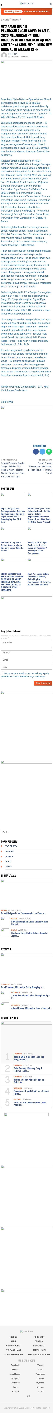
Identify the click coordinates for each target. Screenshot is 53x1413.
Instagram (15, 1378)
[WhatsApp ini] (49, 452)
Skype (15, 1387)
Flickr (40, 1391)
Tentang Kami (13, 1350)
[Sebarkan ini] (36, 452)
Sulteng (17, 1099)
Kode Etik (39, 1337)
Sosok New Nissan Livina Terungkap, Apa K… (30, 996)
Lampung (18, 1053)
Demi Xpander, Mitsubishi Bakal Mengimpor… (22, 987)
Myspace (40, 1383)
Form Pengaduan (13, 1354)
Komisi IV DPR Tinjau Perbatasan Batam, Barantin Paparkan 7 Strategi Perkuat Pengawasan (37, 548)
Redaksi (39, 1341)
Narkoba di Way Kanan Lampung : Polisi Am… (29, 1081)
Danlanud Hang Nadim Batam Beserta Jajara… (29, 934)
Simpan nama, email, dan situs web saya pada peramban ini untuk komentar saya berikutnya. (25, 675)
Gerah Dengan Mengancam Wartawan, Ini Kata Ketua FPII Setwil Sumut (40, 466)
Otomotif (5, 984)
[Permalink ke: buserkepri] (4, 56)
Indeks (13, 1337)
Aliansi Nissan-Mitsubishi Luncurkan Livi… (31, 1008)
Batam (4, 910)
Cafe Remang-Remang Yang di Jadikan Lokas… (28, 1069)
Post (8, 862)
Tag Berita (11, 846)
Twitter (40, 1365)
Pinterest (15, 1370)
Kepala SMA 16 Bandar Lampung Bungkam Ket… (29, 1058)
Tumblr (40, 1370)
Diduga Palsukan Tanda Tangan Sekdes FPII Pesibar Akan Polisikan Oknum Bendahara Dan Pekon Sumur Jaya (12, 468)
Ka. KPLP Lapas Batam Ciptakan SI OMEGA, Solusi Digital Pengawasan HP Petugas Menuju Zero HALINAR (39, 579)
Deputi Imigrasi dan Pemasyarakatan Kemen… (23, 913)
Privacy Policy (13, 1346)
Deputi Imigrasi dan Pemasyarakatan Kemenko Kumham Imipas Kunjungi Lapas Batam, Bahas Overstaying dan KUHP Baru (13, 515)
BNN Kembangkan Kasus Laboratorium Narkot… (29, 922)
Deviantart (15, 1383)
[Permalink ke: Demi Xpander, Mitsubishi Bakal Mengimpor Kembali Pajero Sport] (26, 967)
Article (9, 851)
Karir (13, 1341)
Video (8, 867)
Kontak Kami (39, 1350)
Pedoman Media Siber (39, 1354)
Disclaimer (39, 1346)
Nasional (18, 1088)
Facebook (15, 1365)
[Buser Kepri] (26, 4)
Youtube (40, 1387)
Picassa (15, 1391)
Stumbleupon (15, 1374)
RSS (28, 1396)
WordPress (40, 1374)
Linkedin (40, 1378)
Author (9, 856)
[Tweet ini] (42, 452)
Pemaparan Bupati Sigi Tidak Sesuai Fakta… (31, 1092)
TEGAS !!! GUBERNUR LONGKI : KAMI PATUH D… (30, 1103)
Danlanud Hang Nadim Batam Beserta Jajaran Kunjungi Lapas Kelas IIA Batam (12, 546)
